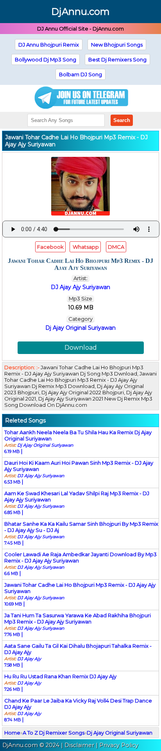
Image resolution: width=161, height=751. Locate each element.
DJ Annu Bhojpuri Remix (48, 44)
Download (80, 347)
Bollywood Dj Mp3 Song (45, 59)
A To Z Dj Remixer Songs (53, 732)
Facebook (50, 247)
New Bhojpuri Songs (117, 44)
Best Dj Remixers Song (117, 59)
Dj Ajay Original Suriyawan (80, 327)
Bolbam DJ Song (80, 74)
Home (12, 732)
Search (121, 120)
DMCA (116, 247)
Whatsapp (85, 247)
